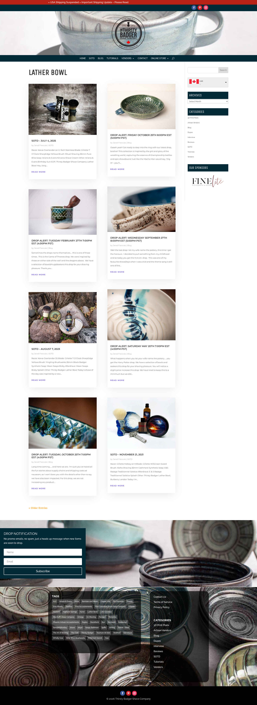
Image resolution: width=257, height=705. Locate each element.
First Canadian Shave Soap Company (110, 607)
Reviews (191, 142)
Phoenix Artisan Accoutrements (66, 622)
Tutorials (112, 58)
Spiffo (104, 628)
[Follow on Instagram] (205, 7)
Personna (112, 617)
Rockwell (111, 622)
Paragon (102, 617)
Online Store (158, 58)
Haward (56, 612)
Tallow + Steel (123, 628)
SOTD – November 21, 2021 (127, 454)
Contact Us (160, 596)
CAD (201, 81)
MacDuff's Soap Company (64, 617)
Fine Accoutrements (83, 607)
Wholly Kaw (58, 638)
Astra (77, 601)
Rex (103, 622)
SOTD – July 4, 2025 (44, 140)
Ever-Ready (58, 607)
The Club (74, 633)
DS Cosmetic (118, 601)
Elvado (129, 601)
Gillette (132, 607)
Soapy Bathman (92, 628)
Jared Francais (40, 145)
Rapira (84, 622)
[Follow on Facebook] (194, 7)
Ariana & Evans (65, 601)
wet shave (127, 633)
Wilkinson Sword (95, 638)
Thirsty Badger (87, 633)
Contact (143, 58)
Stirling (112, 628)
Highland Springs (70, 612)
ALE (54, 601)
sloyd (80, 628)
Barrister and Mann (90, 601)
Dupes (190, 132)
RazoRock (94, 622)
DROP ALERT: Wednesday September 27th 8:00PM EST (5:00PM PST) (138, 239)
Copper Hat (105, 601)
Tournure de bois (103, 633)
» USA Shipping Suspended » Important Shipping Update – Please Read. (88, 2)
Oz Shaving (91, 617)
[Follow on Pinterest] (200, 7)
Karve (82, 612)
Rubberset (122, 622)
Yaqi (107, 638)
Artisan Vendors (194, 123)
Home (83, 58)
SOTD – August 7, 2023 (46, 349)
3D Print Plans (193, 118)
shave (72, 628)
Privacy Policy (162, 607)
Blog (100, 58)
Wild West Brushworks (75, 638)
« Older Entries (38, 508)
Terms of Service (163, 602)
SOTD (92, 58)
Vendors (126, 58)
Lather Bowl (93, 612)
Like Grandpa (106, 612)
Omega (80, 617)
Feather (69, 607)
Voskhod (116, 633)
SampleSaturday (60, 628)
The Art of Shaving (60, 633)
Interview (191, 137)
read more (39, 172)
